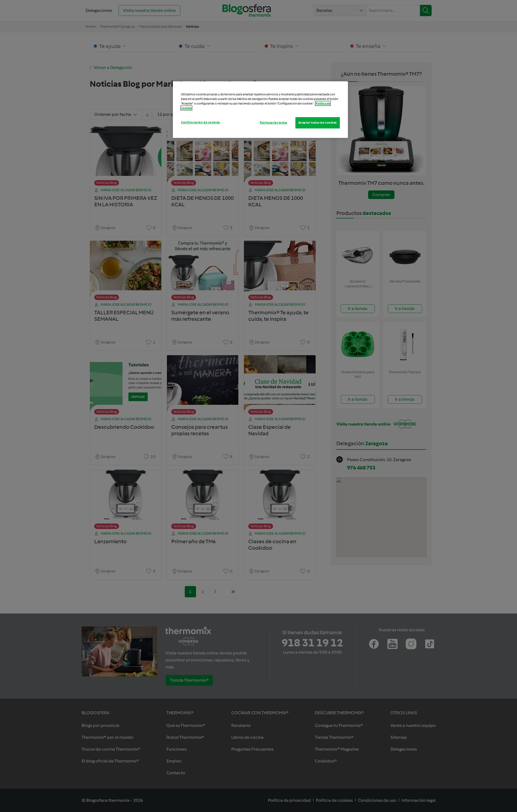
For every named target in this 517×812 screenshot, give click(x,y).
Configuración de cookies (200, 122)
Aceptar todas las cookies (317, 122)
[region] (260, 109)
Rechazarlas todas (273, 122)
